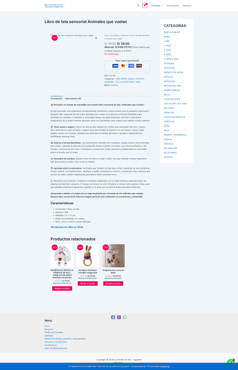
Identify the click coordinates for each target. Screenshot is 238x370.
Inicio (106, 35)
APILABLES (169, 108)
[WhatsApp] (125, 317)
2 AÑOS (167, 45)
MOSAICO (168, 143)
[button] (96, 38)
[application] (161, 5)
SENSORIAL (109, 82)
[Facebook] (113, 317)
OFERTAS (140, 79)
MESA (166, 130)
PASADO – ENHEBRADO (175, 135)
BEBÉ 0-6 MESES (172, 32)
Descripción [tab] (56, 98)
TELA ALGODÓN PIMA (124, 82)
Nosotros (187, 5)
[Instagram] (119, 317)
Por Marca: (114, 35)
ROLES (167, 94)
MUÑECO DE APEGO (174, 72)
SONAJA (168, 139)
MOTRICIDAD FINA (172, 86)
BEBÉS (124, 79)
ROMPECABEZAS (172, 90)
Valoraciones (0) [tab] (73, 98)
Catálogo (156, 5)
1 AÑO (117, 79)
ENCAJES (168, 77)
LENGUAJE (169, 121)
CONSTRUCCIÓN (172, 99)
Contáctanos (173, 5)
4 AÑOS (167, 54)
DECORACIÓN (170, 148)
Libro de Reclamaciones (56, 348)
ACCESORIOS (170, 152)
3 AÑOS (167, 50)
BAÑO (166, 126)
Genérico (125, 35)
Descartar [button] (165, 366)
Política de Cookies (54, 332)
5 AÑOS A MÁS (171, 59)
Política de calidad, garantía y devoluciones (65, 338)
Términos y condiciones (56, 342)
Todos (138, 82)
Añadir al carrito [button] (62, 288)
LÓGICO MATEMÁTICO (174, 117)
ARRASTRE (169, 112)
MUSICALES (169, 81)
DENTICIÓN (169, 68)
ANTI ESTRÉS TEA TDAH (175, 103)
